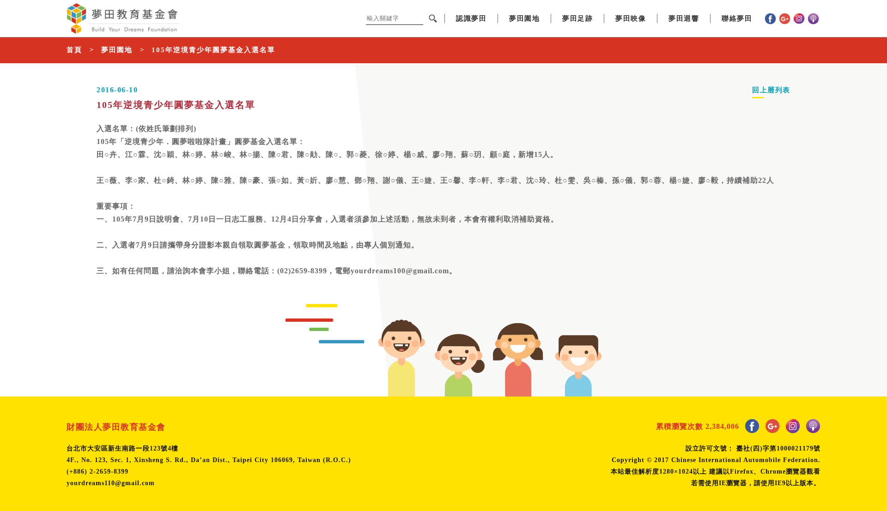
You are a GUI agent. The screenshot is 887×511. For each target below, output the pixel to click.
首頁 (74, 50)
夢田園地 (117, 50)
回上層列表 (771, 90)
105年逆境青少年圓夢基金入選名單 (213, 50)
